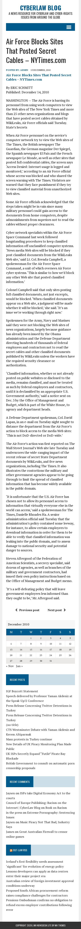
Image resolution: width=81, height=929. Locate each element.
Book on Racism (56, 808)
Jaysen (10, 793)
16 (41, 649)
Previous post (29, 610)
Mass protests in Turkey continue (29, 739)
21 (21, 655)
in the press (14, 812)
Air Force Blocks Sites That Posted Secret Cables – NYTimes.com (38, 77)
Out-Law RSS (20, 850)
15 (31, 649)
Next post (55, 610)
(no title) (12, 725)
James (10, 832)
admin (24, 70)
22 (31, 655)
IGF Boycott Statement (22, 691)
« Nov (10, 666)
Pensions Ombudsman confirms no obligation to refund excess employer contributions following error (39, 905)
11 (60, 643)
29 (31, 660)
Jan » (19, 666)
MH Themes (60, 925)
